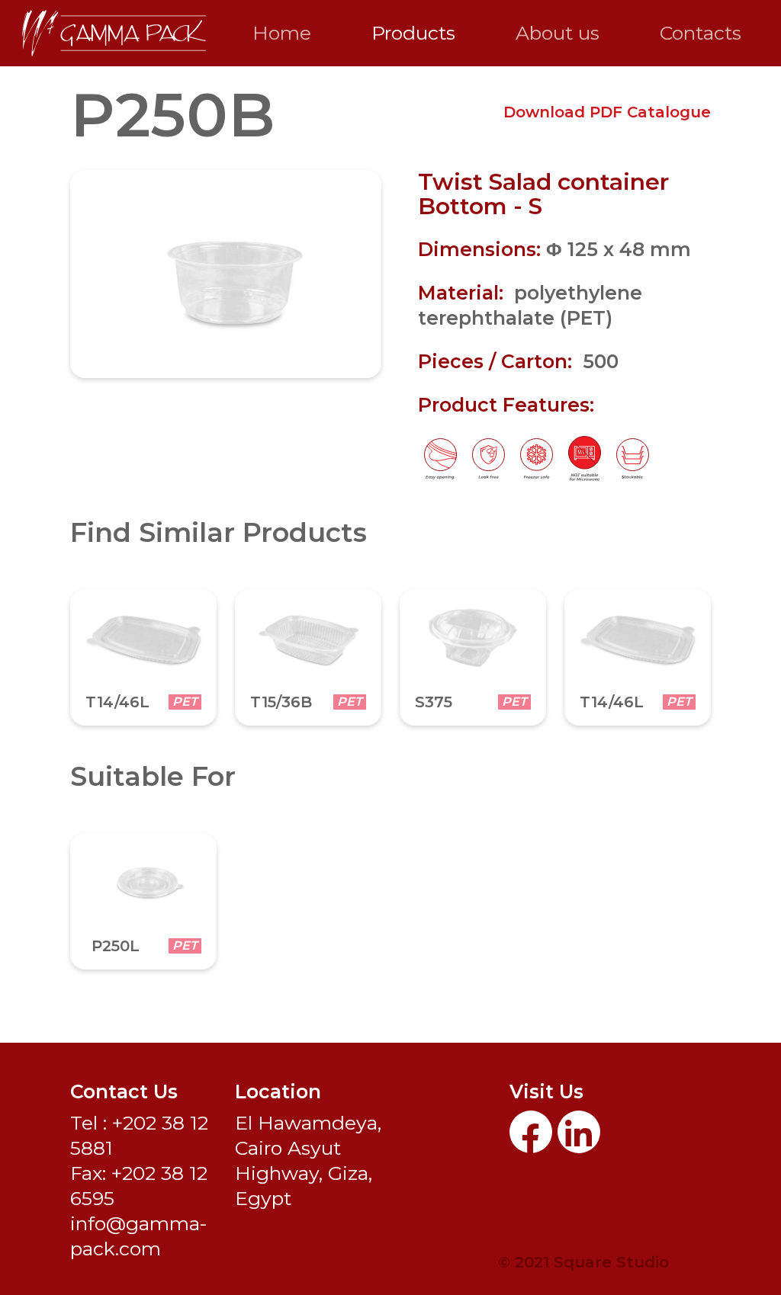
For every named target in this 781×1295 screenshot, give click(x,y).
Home (281, 32)
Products (413, 32)
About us (557, 32)
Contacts (700, 32)
